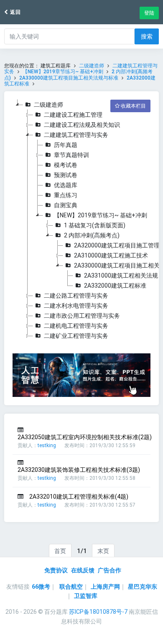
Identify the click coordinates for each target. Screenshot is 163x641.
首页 (60, 551)
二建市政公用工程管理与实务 (82, 315)
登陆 (149, 13)
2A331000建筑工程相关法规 (121, 275)
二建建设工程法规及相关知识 (82, 124)
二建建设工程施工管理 (73, 114)
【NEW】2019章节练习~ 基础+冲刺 (63, 72)
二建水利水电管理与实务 (76, 305)
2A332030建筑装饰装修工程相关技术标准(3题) (79, 469)
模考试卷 (65, 165)
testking (47, 445)
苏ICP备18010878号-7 (98, 611)
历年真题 (65, 145)
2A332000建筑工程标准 (115, 285)
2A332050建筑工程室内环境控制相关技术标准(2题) (85, 437)
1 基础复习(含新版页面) (94, 225)
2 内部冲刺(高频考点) (92, 235)
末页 (103, 551)
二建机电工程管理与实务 (76, 325)
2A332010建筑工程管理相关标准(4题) (78, 496)
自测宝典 (65, 205)
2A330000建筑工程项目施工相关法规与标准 (68, 78)
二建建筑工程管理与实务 (76, 134)
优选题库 (65, 185)
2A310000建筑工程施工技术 (111, 255)
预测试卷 (65, 175)
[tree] (81, 220)
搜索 (147, 36)
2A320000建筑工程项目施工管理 (117, 245)
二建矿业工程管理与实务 (76, 335)
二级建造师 (91, 66)
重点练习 (65, 195)
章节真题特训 (71, 155)
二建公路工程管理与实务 (76, 295)
